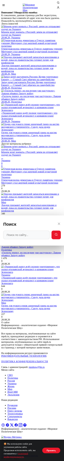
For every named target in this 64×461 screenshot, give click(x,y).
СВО (10, 375)
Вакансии (12, 419)
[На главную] (32, 6)
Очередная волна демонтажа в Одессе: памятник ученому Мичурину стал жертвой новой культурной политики (32, 181)
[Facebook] (16, 426)
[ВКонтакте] (8, 426)
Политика (12, 378)
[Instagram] (21, 426)
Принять (51, 450)
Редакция (12, 405)
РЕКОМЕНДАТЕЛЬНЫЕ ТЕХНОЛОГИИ (23, 356)
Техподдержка (15, 413)
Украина (11, 383)
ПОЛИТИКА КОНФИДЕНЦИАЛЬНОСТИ (24, 361)
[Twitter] (12, 426)
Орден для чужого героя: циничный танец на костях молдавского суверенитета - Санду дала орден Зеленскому (29, 308)
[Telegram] (25, 426)
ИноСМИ (12, 392)
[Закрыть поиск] (59, 224)
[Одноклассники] (3, 426)
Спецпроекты (14, 416)
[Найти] (56, 235)
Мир (9, 389)
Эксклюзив (13, 394)
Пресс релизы (14, 411)
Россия (11, 380)
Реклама (11, 408)
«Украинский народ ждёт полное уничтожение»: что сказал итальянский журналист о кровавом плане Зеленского (29, 280)
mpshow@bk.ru (37, 367)
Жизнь (10, 386)
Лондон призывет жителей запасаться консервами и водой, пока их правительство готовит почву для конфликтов (29, 208)
